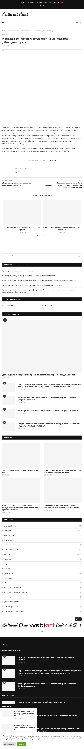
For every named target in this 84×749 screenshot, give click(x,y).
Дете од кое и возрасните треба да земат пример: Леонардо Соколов (38, 374)
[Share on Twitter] (50, 161)
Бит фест (42, 531)
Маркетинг (48, 2)
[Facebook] (40, 6)
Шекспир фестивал (42, 606)
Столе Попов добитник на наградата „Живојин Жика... (24, 713)
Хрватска (42, 597)
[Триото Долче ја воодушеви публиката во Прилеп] (22, 212)
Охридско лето (42, 573)
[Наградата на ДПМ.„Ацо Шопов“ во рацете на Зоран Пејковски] (7, 727)
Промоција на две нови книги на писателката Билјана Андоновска (49, 410)
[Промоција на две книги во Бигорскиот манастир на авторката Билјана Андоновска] (8, 400)
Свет (42, 583)
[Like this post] (45, 161)
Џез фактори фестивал (42, 602)
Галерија (30, 2)
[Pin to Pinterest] (52, 161)
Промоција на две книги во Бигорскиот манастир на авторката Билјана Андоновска (47, 398)
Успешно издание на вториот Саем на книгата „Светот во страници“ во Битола (32, 285)
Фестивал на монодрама (42, 587)
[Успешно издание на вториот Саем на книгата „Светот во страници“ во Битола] (63, 490)
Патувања (42, 578)
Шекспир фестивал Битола (42, 611)
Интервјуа (42, 540)
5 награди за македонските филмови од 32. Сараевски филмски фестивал (29, 276)
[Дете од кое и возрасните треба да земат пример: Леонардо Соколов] (42, 346)
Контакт (39, 2)
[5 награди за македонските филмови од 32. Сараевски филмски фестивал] (62, 212)
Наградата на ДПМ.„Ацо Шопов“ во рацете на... (24, 727)
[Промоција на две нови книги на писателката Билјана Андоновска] (8, 413)
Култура (5, 35)
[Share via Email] (55, 161)
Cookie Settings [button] (9, 744)
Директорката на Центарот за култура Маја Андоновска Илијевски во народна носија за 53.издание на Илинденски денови (49, 385)
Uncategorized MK (42, 526)
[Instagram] (43, 6)
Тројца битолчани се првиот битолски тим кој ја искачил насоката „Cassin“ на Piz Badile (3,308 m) (49, 424)
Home (4, 31)
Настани (42, 569)
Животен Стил (42, 535)
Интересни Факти (42, 545)
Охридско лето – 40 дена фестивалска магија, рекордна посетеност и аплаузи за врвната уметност (39, 280)
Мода (42, 564)
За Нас (23, 2)
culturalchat (21, 169)
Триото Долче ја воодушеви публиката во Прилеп (22, 229)
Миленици (42, 559)
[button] (76, 619)
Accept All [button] (21, 744)
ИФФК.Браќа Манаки (42, 550)
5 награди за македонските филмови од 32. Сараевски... (61, 229)
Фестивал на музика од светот (42, 592)
